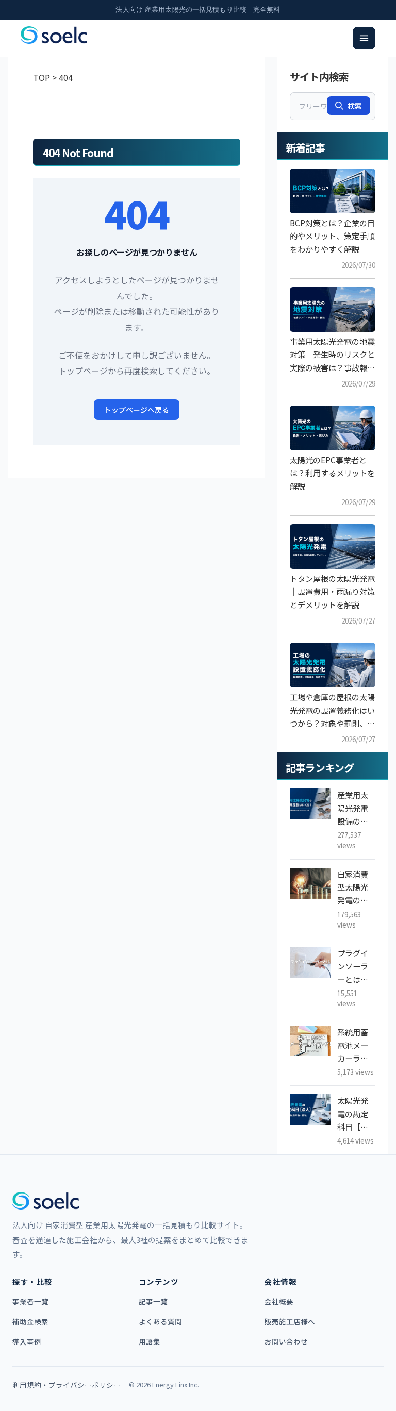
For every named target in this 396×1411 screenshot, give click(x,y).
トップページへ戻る (136, 410)
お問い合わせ (286, 1341)
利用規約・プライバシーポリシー (66, 1385)
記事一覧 (153, 1301)
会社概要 (279, 1301)
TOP (41, 77)
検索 (355, 105)
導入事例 (26, 1341)
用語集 (149, 1341)
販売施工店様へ (290, 1321)
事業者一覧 (30, 1301)
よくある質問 (160, 1321)
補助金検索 (30, 1321)
